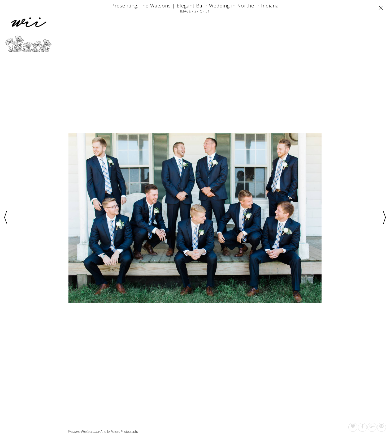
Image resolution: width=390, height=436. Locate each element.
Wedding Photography (83, 431)
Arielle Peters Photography (119, 431)
